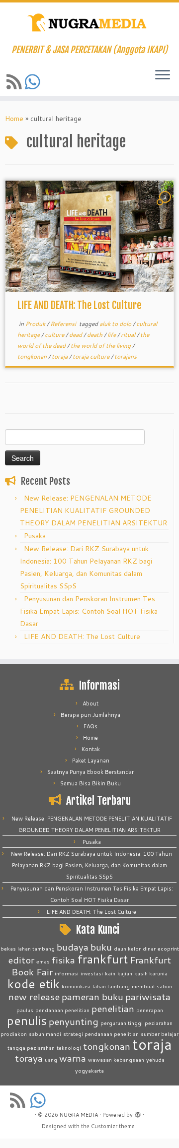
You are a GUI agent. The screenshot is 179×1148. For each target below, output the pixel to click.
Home (14, 119)
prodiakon (13, 1033)
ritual (129, 334)
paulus (24, 1010)
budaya (73, 947)
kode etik (33, 983)
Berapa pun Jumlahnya (90, 715)
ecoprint (168, 948)
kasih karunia (151, 973)
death (95, 334)
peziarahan (159, 1022)
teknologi (69, 1047)
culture (55, 334)
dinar (149, 948)
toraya (29, 1058)
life (112, 334)
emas (43, 961)
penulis (27, 1020)
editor (21, 959)
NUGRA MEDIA (79, 1115)
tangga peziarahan (31, 1047)
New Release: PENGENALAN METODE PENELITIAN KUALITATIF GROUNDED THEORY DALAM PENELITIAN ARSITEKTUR (93, 510)
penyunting (73, 1021)
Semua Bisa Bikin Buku (90, 783)
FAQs (90, 726)
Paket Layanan (90, 761)
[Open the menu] (162, 75)
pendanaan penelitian (62, 1010)
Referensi (64, 323)
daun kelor (127, 948)
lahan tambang (111, 986)
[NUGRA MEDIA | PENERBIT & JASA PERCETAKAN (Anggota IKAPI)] (89, 23)
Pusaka (35, 536)
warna (72, 1058)
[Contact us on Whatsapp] (34, 81)
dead (76, 334)
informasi (67, 973)
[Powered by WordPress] (137, 1112)
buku (101, 947)
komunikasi (76, 986)
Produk (36, 323)
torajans (125, 356)
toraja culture (92, 356)
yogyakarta (89, 1070)
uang (51, 1059)
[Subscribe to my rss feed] (15, 81)
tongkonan (32, 356)
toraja (60, 356)
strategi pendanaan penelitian (101, 1033)
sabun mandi (45, 1033)
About (90, 703)
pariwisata (148, 996)
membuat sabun (152, 986)
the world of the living (101, 345)
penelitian (112, 1008)
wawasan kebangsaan (116, 1059)
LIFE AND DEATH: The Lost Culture (79, 305)
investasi (92, 973)
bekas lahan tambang (27, 948)
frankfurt (102, 958)
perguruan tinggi (121, 1022)
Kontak (91, 749)
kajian (124, 973)
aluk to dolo (116, 323)
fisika (63, 959)
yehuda (155, 1059)
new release (34, 996)
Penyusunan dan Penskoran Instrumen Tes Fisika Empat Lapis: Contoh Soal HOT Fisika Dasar (89, 611)
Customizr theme (113, 1126)
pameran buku (92, 996)
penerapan (149, 1010)
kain (110, 973)
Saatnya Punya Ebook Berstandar (90, 772)
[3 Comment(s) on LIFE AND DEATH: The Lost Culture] (166, 206)
